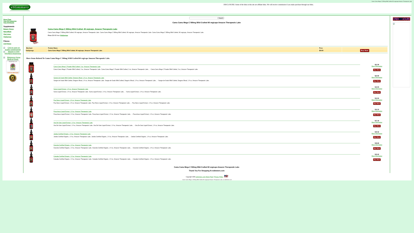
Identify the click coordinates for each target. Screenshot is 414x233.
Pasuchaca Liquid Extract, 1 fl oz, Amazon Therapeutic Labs (73, 111)
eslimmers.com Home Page (204, 177)
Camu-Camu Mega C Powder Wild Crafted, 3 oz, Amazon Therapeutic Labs (77, 66)
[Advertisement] (178, 8)
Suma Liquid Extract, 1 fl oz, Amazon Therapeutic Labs (71, 89)
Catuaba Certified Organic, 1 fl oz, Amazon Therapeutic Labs (73, 156)
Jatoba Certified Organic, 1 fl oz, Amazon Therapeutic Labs (72, 134)
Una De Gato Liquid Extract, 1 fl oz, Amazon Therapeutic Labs (73, 123)
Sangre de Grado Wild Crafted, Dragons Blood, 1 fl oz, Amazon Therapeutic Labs (79, 78)
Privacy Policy (218, 177)
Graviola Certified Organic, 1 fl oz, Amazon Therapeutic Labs (73, 145)
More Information (377, 66)
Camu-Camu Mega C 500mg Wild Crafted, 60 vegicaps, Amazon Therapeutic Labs (82, 29)
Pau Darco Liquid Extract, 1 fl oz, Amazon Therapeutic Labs (72, 100)
